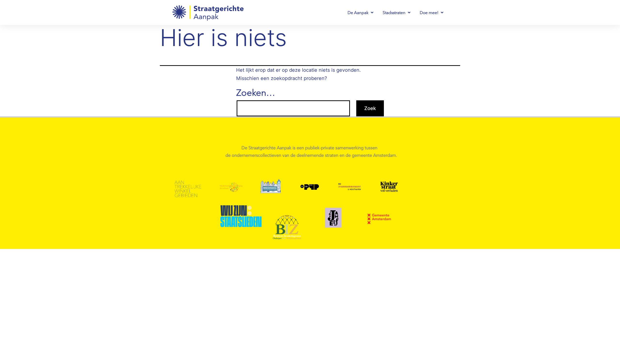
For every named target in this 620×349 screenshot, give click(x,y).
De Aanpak (358, 12)
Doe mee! (429, 12)
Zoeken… (255, 92)
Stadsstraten (394, 12)
